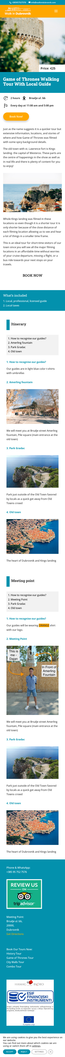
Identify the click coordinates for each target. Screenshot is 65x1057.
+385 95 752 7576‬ (16, 872)
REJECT (24, 1051)
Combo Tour (13, 966)
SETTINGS (39, 1051)
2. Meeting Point (17, 599)
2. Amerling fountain (20, 342)
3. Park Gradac (17, 347)
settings (36, 1046)
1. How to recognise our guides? (27, 338)
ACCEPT (9, 1051)
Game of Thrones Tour (20, 958)
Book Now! (16, 116)
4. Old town (15, 351)
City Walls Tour (15, 962)
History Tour (13, 953)
